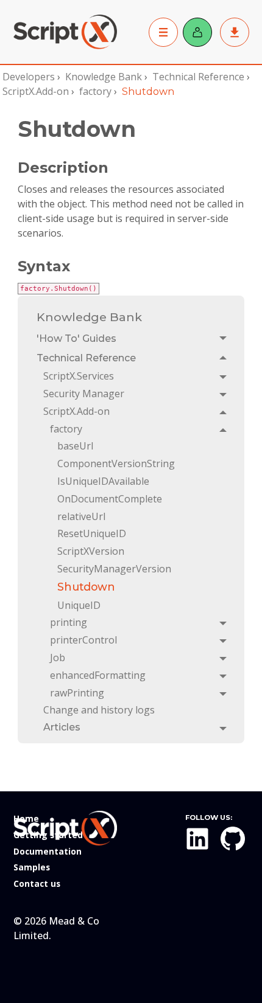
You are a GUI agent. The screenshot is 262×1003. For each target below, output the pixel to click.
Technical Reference (198, 76)
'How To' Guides (76, 338)
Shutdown (86, 586)
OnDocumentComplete (109, 498)
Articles (61, 727)
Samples (31, 867)
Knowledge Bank (103, 76)
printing (68, 622)
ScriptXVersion (90, 551)
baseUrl (75, 446)
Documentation (47, 851)
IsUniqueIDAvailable (103, 481)
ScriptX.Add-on (35, 91)
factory (95, 91)
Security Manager (83, 393)
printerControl (83, 640)
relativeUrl (81, 516)
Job (57, 657)
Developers (28, 76)
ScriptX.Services (78, 376)
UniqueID (79, 605)
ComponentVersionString (116, 463)
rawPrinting (77, 692)
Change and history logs (99, 710)
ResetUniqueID (91, 533)
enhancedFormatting (98, 675)
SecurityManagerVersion (114, 568)
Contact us (36, 883)
